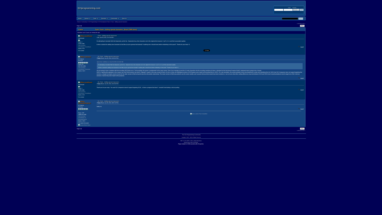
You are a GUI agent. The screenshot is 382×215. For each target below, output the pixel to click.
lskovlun (88, 57)
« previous (299, 23)
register (294, 7)
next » (303, 23)
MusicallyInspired (84, 103)
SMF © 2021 (190, 140)
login (289, 7)
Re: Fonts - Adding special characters (108, 56)
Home (80, 18)
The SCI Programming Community (191, 134)
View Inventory (81, 45)
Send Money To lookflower (84, 46)
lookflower (88, 36)
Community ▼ (115, 18)
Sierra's (124, 18)
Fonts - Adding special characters (107, 35)
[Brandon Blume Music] (84, 125)
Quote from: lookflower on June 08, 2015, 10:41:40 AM (110, 61)
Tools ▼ (95, 18)
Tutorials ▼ (104, 18)
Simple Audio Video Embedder (191, 142)
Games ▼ (87, 18)
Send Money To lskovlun (84, 69)
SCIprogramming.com (89, 8)
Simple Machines (197, 140)
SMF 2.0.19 (183, 140)
